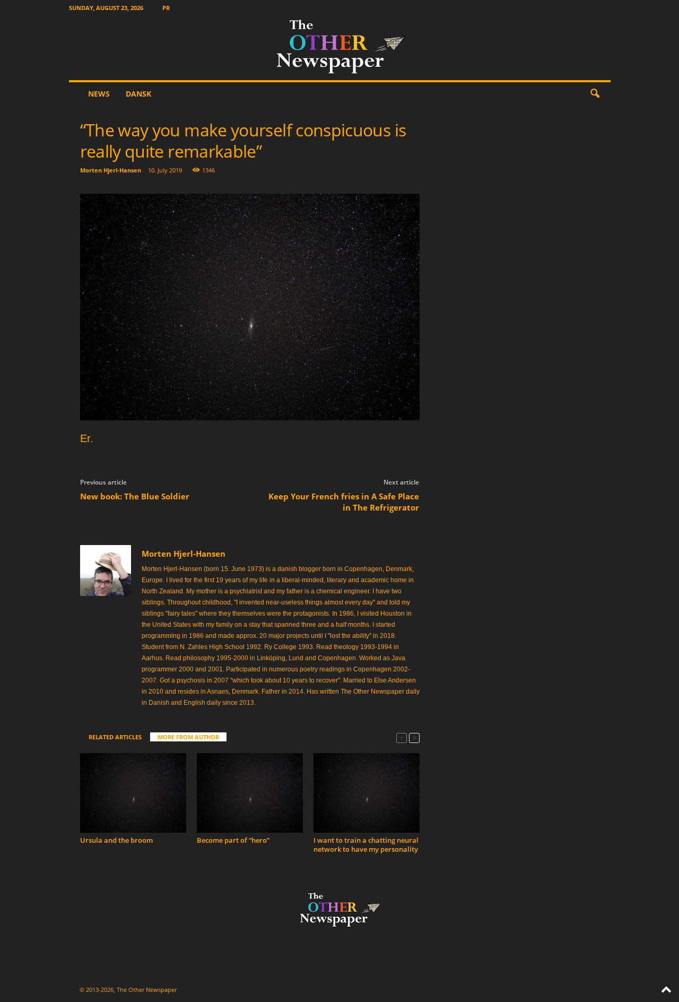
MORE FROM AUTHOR (188, 737)
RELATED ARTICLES (115, 737)
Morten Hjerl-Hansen (110, 170)
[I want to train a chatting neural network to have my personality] (367, 793)
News (99, 94)
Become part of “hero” (233, 840)
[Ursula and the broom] (133, 793)
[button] (594, 94)
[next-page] (414, 737)
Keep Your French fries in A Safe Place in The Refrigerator (343, 502)
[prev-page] (401, 737)
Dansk (138, 94)
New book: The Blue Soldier (134, 496)
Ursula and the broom (116, 840)
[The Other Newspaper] (340, 47)
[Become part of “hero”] (250, 793)
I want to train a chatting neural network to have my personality (366, 844)
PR (166, 8)
